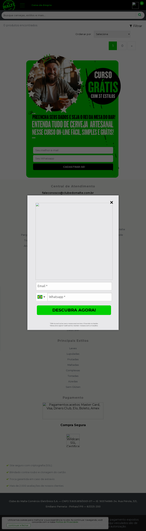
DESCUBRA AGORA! (74, 310)
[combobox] (41, 297)
